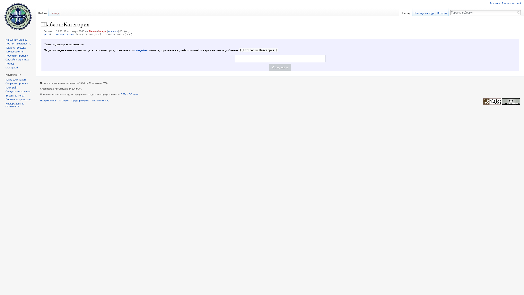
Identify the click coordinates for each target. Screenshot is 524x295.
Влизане (495, 3)
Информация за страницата (15, 105)
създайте (140, 50)
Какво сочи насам (16, 79)
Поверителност (48, 100)
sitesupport (12, 67)
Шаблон (42, 13)
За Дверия (63, 100)
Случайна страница (17, 59)
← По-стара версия (62, 34)
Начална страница (16, 39)
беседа (102, 31)
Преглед (406, 13)
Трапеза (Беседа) (16, 47)
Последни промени (17, 55)
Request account (511, 3)
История (442, 13)
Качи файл (12, 87)
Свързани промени (17, 83)
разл (47, 34)
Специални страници (18, 91)
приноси (113, 31)
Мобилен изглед (100, 100)
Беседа (54, 13)
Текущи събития (15, 51)
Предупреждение (80, 100)
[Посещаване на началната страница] (18, 16)
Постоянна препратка (18, 99)
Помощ (10, 63)
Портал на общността (18, 43)
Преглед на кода (424, 13)
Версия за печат (15, 95)
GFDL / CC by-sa (129, 94)
